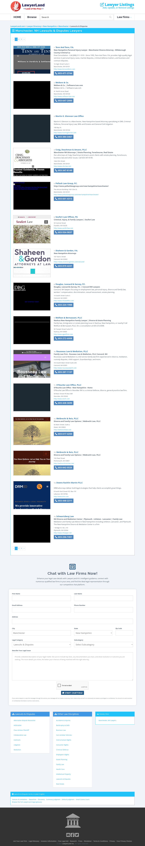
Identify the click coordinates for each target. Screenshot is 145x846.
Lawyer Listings (119, 4)
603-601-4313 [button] (64, 198)
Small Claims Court (82, 799)
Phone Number (79, 605)
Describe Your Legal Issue (21, 651)
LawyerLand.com (17, 26)
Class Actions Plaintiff (21, 730)
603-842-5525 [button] (64, 467)
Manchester (63, 26)
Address (15, 617)
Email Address (17, 605)
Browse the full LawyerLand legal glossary (27, 802)
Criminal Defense (62, 750)
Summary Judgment (53, 799)
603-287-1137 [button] (64, 372)
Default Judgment (68, 799)
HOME (17, 17)
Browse (32, 17)
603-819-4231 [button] (64, 265)
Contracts (17, 740)
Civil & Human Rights (63, 740)
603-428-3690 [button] (64, 402)
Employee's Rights (62, 755)
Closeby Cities (104, 714)
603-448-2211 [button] (64, 500)
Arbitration (17, 725)
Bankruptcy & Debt (63, 725)
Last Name (78, 594)
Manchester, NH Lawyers (107, 720)
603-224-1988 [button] (64, 304)
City (13, 628)
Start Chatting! (73, 693)
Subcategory (78, 640)
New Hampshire (50, 26)
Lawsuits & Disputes (25, 714)
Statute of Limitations (19, 799)
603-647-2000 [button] (64, 100)
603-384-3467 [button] (64, 136)
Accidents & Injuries (63, 720)
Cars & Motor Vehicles (64, 735)
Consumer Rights (62, 745)
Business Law (61, 730)
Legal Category (17, 640)
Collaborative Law (20, 735)
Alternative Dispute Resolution (24, 720)
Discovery (41, 799)
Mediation (17, 750)
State (76, 628)
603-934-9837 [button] (64, 232)
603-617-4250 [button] (64, 433)
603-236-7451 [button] (64, 537)
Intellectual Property (63, 774)
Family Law (60, 764)
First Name (16, 594)
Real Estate (60, 784)
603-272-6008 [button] (64, 338)
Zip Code (118, 628)
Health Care (60, 769)
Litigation (17, 745)
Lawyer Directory (34, 26)
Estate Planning (61, 759)
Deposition (32, 799)
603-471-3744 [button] (64, 73)
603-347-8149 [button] (64, 170)
